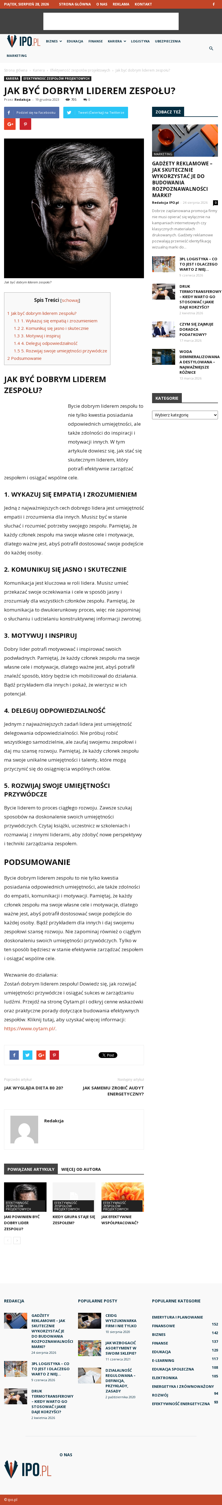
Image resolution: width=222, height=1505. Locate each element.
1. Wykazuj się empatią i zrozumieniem (55, 321)
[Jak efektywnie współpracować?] (122, 1197)
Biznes (52, 41)
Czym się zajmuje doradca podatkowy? (196, 329)
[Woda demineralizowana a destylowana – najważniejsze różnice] (163, 357)
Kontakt (143, 4)
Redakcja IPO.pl (165, 202)
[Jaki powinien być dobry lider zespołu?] (25, 1197)
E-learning (163, 1360)
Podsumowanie (24, 358)
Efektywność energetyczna (181, 1403)
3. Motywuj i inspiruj (37, 336)
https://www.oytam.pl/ (29, 1028)
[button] (211, 48)
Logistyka (140, 41)
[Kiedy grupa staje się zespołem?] (74, 1197)
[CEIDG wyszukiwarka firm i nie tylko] (89, 1321)
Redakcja (22, 99)
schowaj (70, 300)
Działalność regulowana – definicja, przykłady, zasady (121, 1381)
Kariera (115, 41)
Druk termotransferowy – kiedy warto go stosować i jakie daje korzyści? (200, 297)
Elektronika (164, 1377)
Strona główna (75, 4)
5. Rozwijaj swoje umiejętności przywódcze (60, 351)
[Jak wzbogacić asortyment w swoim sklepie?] (89, 1348)
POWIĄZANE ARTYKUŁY (31, 1169)
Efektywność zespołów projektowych (56, 78)
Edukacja (75, 41)
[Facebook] (213, 4)
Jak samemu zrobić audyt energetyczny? (113, 1091)
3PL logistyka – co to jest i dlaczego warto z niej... (199, 264)
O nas (101, 4)
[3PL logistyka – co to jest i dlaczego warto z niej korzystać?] (163, 264)
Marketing (17, 55)
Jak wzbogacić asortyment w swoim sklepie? (121, 1348)
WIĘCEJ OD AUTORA (81, 1169)
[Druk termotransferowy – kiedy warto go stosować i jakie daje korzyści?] (163, 292)
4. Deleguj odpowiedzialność (45, 343)
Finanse (95, 41)
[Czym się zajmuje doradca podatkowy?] (163, 329)
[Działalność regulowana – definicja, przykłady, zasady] (89, 1376)
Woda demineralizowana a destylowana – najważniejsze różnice (200, 362)
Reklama (121, 4)
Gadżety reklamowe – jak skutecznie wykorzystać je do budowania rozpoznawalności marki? (182, 179)
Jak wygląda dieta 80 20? (33, 1088)
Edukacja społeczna (173, 1369)
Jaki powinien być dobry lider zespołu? (22, 1222)
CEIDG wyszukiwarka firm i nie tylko (121, 1320)
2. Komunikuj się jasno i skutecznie (51, 328)
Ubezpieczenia (168, 41)
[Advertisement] (111, 21)
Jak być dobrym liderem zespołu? (42, 313)
